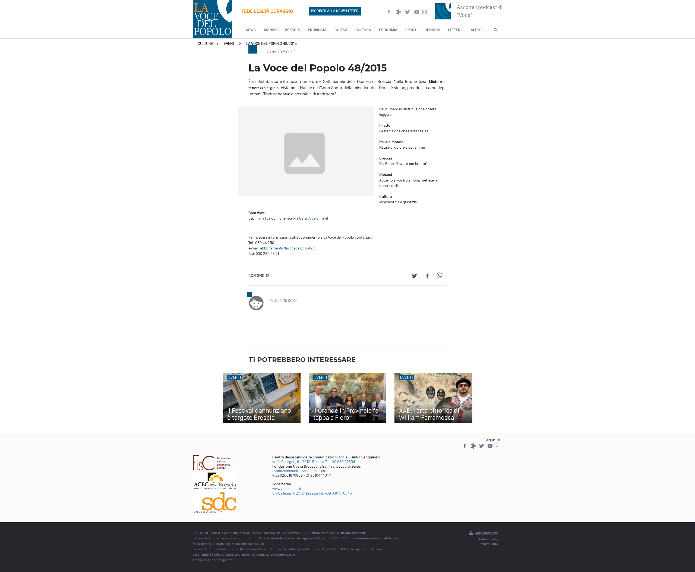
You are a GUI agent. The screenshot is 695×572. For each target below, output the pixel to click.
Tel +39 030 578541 (340, 462)
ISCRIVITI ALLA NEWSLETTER (335, 11)
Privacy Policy (488, 544)
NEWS (251, 30)
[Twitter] (482, 448)
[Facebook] (465, 448)
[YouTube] (490, 448)
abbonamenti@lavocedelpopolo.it (287, 248)
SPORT (410, 30)
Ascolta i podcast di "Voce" (480, 11)
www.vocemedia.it (286, 488)
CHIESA (340, 30)
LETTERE (455, 30)
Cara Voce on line (313, 218)
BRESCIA (292, 30)
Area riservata (486, 533)
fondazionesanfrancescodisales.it (300, 470)
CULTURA (363, 30)
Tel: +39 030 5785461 (336, 493)
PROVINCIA (317, 30)
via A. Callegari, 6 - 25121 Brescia (298, 462)
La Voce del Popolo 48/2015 (271, 43)
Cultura (205, 43)
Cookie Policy (488, 539)
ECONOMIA (388, 30)
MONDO (270, 30)
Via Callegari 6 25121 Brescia (295, 493)
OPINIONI (432, 30)
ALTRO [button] (476, 30)
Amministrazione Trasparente (213, 560)
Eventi (230, 43)
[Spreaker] (473, 448)
